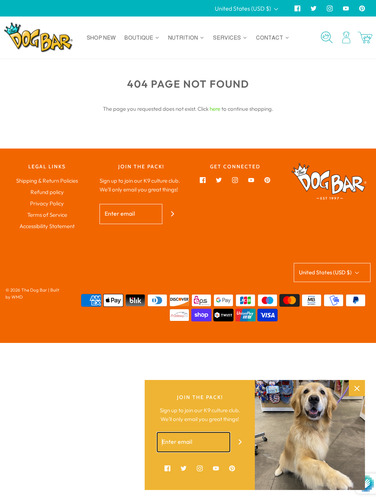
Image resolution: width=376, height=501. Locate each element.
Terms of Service (47, 214)
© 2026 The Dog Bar (26, 290)
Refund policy (47, 192)
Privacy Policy (47, 203)
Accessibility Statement (47, 226)
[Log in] (346, 37)
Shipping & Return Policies (47, 180)
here (215, 108)
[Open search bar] (327, 37)
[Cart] (365, 37)
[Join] (172, 214)
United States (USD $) (243, 8)
